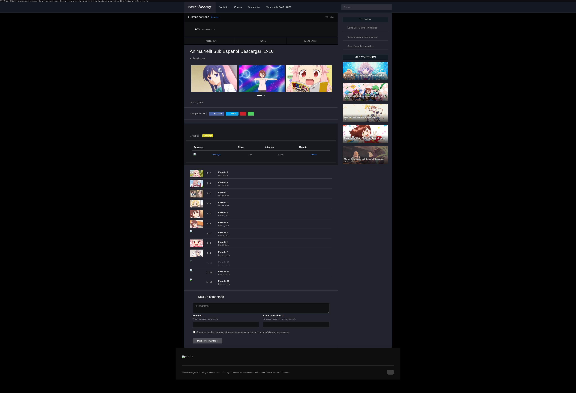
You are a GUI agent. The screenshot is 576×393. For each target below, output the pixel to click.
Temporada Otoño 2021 (278, 7)
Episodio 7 (223, 232)
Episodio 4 (223, 202)
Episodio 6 (223, 222)
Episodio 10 (223, 262)
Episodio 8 (223, 242)
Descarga (208, 136)
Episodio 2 (223, 182)
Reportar (215, 17)
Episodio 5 (223, 212)
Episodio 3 (223, 192)
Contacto (223, 7)
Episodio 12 (223, 281)
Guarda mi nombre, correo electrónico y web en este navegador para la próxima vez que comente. (243, 332)
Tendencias (254, 7)
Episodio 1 (223, 172)
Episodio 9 (223, 252)
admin (313, 154)
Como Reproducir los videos (360, 46)
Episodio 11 (223, 271)
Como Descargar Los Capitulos (362, 28)
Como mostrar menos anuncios (362, 37)
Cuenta (238, 7)
